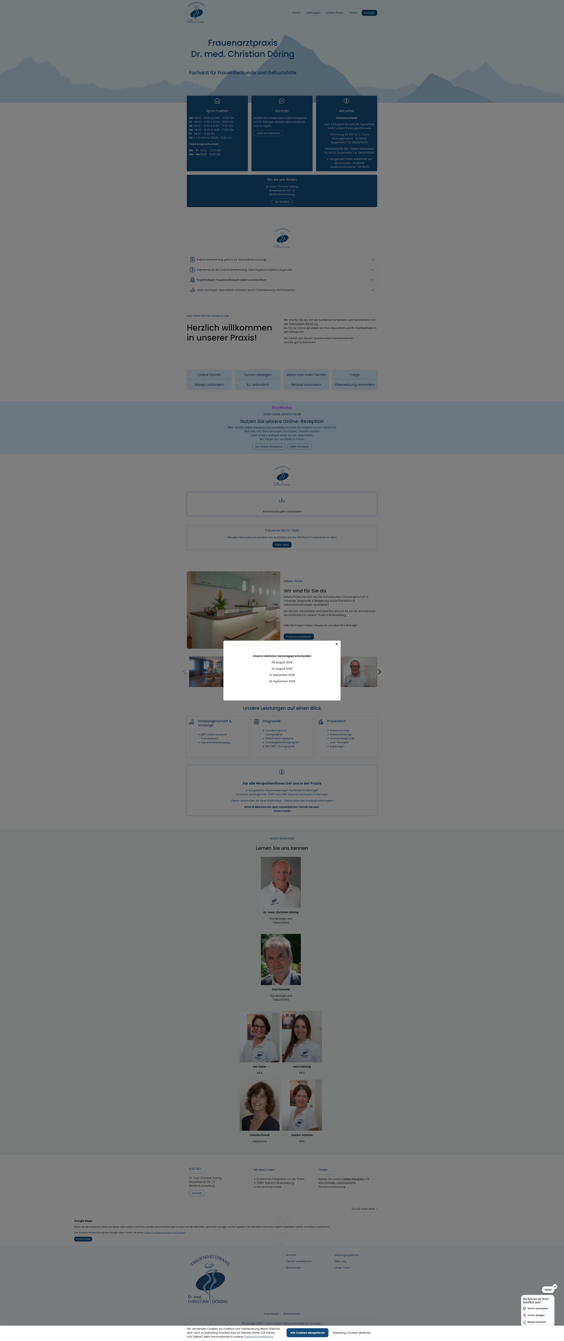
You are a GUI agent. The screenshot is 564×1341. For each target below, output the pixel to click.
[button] (537, 1307)
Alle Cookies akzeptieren (307, 1333)
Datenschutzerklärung (258, 1337)
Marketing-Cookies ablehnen (352, 1333)
